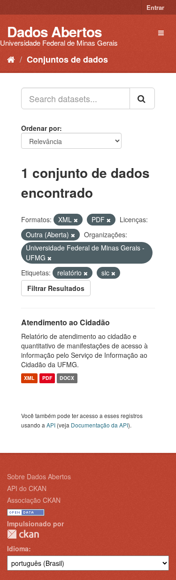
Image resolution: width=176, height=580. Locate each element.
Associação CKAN (34, 500)
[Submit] (142, 98)
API (50, 425)
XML (29, 378)
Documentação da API (99, 425)
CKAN (23, 534)
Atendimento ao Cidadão (65, 322)
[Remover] (76, 220)
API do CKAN (26, 488)
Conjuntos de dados (67, 59)
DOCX (67, 378)
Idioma (18, 548)
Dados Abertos (54, 31)
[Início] (11, 59)
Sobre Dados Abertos (39, 476)
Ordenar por (40, 128)
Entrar (155, 7)
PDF (47, 378)
